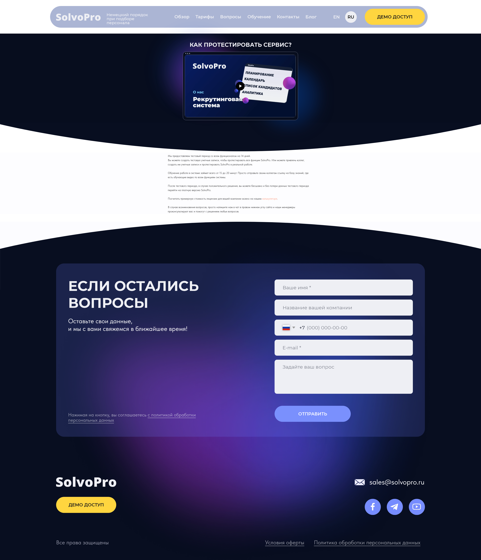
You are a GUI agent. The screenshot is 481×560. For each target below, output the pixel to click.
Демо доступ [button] (394, 17)
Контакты (288, 16)
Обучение (259, 16)
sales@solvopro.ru (397, 482)
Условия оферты (284, 542)
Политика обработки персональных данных (367, 542)
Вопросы (230, 16)
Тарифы (204, 16)
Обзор (181, 16)
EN (336, 17)
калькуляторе (269, 198)
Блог (311, 17)
